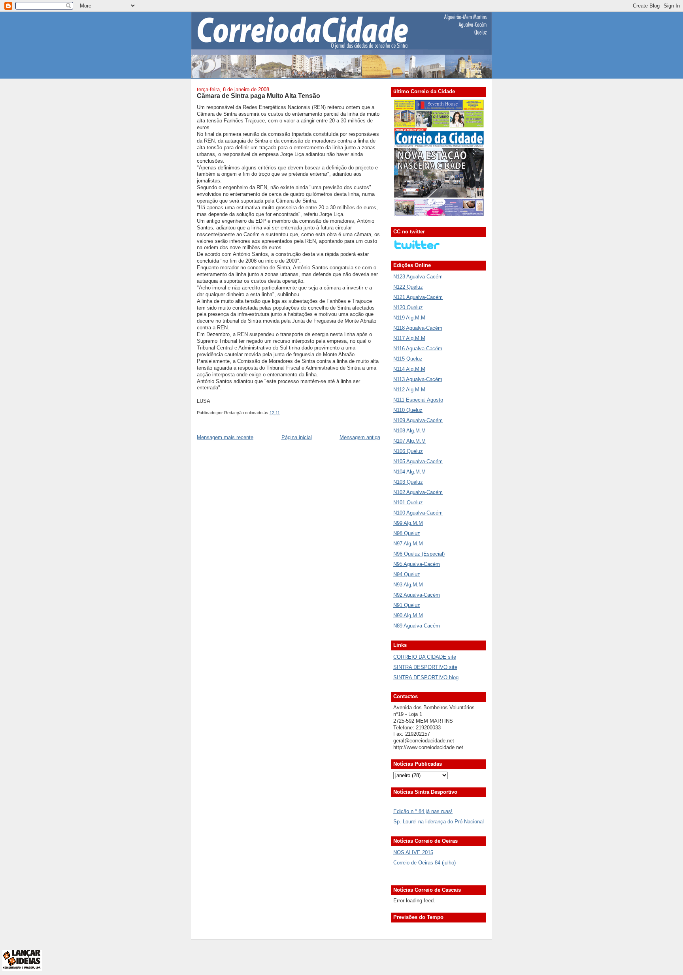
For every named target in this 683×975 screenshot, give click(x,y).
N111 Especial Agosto (418, 400)
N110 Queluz (408, 410)
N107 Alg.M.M (409, 441)
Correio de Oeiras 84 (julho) (424, 863)
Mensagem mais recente (225, 437)
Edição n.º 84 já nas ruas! (423, 811)
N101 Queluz (408, 502)
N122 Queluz (408, 287)
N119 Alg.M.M (409, 318)
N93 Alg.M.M (408, 585)
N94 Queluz (406, 574)
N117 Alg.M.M (409, 338)
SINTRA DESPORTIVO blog (425, 677)
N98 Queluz (406, 533)
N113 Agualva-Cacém (417, 379)
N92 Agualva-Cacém (416, 595)
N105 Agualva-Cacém (418, 461)
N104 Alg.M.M (409, 472)
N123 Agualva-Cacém (418, 277)
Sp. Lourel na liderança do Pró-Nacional (438, 822)
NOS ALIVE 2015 (413, 852)
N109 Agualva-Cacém (418, 420)
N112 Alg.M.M (409, 390)
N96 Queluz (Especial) (419, 554)
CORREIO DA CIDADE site (424, 657)
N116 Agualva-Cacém (417, 348)
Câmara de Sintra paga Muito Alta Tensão (258, 95)
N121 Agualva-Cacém (418, 297)
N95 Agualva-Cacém (416, 564)
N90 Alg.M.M (408, 615)
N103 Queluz (408, 482)
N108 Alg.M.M (409, 431)
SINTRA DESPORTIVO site (425, 667)
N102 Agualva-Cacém (418, 492)
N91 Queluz (406, 605)
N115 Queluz (408, 359)
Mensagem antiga (360, 437)
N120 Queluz (408, 307)
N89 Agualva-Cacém (416, 626)
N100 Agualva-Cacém (418, 513)
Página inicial (296, 437)
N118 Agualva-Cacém (417, 328)
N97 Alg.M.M (408, 544)
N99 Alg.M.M (408, 523)
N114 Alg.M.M (409, 369)
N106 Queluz (408, 451)
